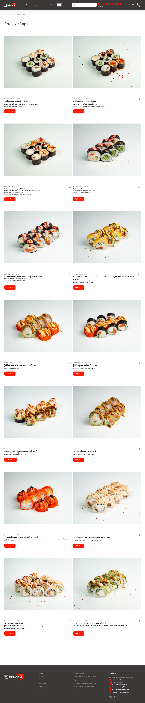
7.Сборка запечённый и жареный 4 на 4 (20, 365)
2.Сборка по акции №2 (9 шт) (85, 101)
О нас (41, 676)
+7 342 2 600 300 (110, 4)
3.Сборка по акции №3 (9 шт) (16, 189)
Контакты (112, 673)
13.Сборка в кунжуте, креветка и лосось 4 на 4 (92, 537)
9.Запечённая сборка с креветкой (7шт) (20, 451)
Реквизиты (78, 690)
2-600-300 (114, 680)
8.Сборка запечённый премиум (86, 365)
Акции (41, 680)
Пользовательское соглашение (85, 676)
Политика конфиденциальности (85, 683)
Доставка (42, 683)
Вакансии (42, 690)
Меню (41, 673)
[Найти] (74, 5)
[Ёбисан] (10, 4)
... (59, 5)
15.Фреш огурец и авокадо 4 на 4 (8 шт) (89, 623)
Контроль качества (80, 673)
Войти (133, 4)
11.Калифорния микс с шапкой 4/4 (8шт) (21, 537)
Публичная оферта (80, 680)
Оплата (41, 686)
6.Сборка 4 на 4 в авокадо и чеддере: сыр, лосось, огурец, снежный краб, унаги (103, 277)
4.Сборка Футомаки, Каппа (84, 189)
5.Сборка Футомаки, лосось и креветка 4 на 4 (23, 276)
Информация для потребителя (84, 686)
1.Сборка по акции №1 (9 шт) (16, 101)
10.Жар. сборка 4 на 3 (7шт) (84, 451)
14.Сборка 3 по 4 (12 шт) (14, 623)
